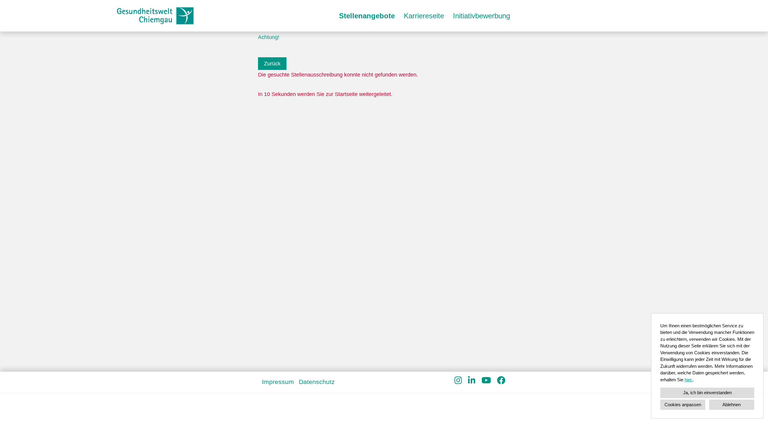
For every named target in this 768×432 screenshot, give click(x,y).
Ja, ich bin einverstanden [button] (707, 392)
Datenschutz (317, 381)
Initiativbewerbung (481, 16)
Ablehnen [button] (731, 404)
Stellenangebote (367, 16)
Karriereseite (424, 16)
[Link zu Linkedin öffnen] (471, 380)
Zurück (272, 64)
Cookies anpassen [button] (682, 404)
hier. (689, 379)
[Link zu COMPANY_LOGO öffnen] (155, 16)
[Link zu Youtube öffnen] (486, 380)
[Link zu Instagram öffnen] (458, 380)
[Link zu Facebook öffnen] (501, 380)
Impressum (278, 381)
